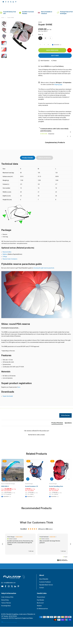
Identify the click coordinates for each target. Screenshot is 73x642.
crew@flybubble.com (9, 582)
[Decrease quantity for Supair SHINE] (40, 45)
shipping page (58, 84)
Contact (41, 587)
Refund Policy (5, 600)
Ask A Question (44, 60)
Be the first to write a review (36, 435)
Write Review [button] (65, 415)
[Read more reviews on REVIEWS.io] (62, 560)
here (19, 387)
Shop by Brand (41, 597)
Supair (40, 22)
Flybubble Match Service (46, 585)
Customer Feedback (45, 582)
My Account (40, 603)
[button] (32, 35)
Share (55, 60)
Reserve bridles (7, 252)
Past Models (40, 600)
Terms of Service (6, 603)
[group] (22, 35)
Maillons (5, 254)
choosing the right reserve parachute (43, 268)
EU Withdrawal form (42, 608)
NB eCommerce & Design (10, 622)
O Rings (5, 256)
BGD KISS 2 (5, 486)
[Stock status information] (60, 44)
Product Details (27, 158)
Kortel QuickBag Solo (56, 486)
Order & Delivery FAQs (7, 597)
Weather (39, 605)
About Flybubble (43, 579)
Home (2, 17)
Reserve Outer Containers (10, 259)
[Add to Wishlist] (69, 50)
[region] (36, 544)
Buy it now (55, 55)
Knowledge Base (6, 605)
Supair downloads (8, 396)
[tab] (57, 423)
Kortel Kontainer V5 (31, 486)
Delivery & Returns (44, 158)
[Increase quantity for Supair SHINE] (48, 45)
